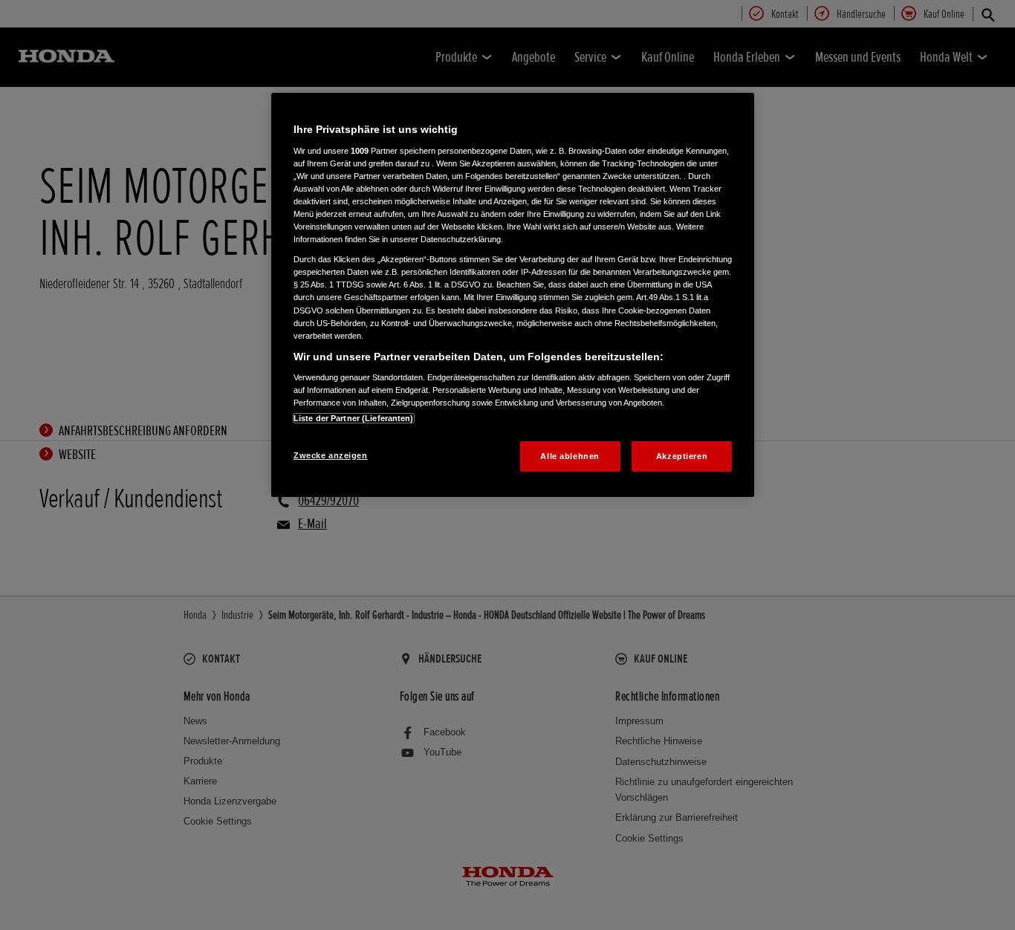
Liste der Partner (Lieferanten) (354, 418)
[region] (512, 295)
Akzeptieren (681, 456)
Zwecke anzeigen (331, 455)
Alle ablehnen (569, 456)
